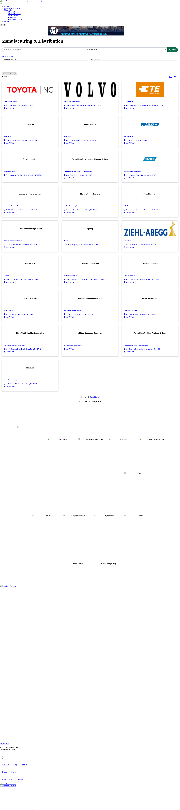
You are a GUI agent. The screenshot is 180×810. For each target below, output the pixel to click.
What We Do (8, 6)
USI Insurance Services (70, 275)
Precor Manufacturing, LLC (12, 380)
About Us (5, 765)
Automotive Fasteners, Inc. (11, 206)
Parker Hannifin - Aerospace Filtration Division (78, 171)
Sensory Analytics (9, 310)
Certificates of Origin (15, 19)
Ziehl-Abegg (127, 240)
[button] (171, 77)
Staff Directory (21, 779)
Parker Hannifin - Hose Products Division (136, 345)
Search (174, 49)
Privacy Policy (7, 779)
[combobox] (127, 49)
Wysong (66, 240)
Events (6, 21)
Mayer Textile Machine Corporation (14, 345)
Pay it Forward (13, 16)
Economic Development (12, 8)
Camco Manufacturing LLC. (132, 171)
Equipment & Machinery (9, 74)
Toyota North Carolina (10, 101)
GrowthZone (94, 397)
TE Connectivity (128, 101)
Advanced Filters (7, 56)
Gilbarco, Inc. (8, 136)
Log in (13, 772)
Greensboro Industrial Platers (72, 310)
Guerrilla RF (7, 275)
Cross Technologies (129, 275)
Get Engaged (12, 17)
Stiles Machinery (129, 206)
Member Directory (14, 14)
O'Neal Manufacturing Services (13, 240)
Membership (8, 10)
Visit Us (24, 765)
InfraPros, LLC (68, 136)
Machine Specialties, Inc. (71, 206)
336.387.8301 (4, 744)
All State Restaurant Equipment (73, 345)
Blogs (15, 765)
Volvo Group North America (72, 101)
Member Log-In (13, 12)
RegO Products (128, 136)
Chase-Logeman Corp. (130, 310)
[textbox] (4, 61)
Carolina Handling (9, 171)
